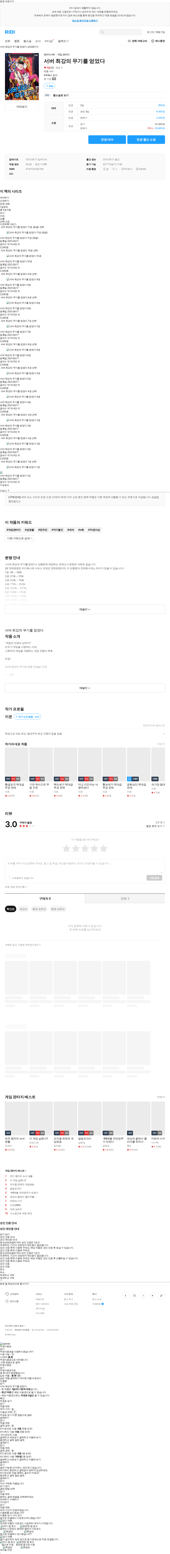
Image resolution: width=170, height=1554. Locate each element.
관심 (51, 85)
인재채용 (96, 1304)
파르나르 (34, 1142)
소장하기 (4, 200)
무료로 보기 (6, 1415)
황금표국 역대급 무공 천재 (14, 786)
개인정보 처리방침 (21, 1330)
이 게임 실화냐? (38, 1138)
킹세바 (8, 1145)
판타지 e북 (49, 54)
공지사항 (14, 1301)
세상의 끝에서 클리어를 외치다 (137, 1140)
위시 (2, 213)
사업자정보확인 (52, 1330)
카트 (2, 216)
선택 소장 (5, 221)
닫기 (7, 1486)
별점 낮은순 (58, 908)
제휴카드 (40, 1299)
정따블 (57, 1145)
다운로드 (4, 485)
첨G (129, 1145)
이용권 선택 (6, 1412)
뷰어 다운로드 (42, 1304)
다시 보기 (17, 1515)
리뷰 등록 (154, 877)
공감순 (24, 908)
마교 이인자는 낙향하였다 (88, 786)
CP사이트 (40, 1308)
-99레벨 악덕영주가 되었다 (113, 1140)
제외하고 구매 (7, 1275)
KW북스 (48, 75)
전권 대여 (107, 139)
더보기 (161, 743)
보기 (2, 1486)
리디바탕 (40, 1313)
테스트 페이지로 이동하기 (85, 20)
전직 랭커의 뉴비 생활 (15, 1140)
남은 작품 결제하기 (9, 1378)
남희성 (81, 1142)
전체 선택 (5, 203)
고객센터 (14, 1294)
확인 (2, 1398)
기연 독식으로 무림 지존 (39, 786)
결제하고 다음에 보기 (30, 1437)
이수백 (154, 1142)
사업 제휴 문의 (71, 1304)
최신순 (11, 908)
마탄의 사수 (158, 1138)
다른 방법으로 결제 (10, 1362)
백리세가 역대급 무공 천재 (63, 786)
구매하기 (14, 1499)
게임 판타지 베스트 (15, 1170)
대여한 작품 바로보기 (30, 1378)
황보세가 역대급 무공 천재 (112, 786)
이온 (46, 71)
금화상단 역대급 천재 (136, 786)
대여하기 (4, 197)
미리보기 (22, 106)
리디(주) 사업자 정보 (14, 1326)
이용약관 (8, 1330)
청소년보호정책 (38, 1330)
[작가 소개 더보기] (85, 735)
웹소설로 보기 (61, 95)
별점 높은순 (39, 908)
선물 (2, 218)
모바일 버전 (6, 1549)
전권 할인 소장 (146, 139)
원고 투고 (68, 1299)
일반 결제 (19, 1440)
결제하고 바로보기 (9, 1437)
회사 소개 (96, 1299)
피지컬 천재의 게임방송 (64, 1140)
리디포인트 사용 (9, 1434)
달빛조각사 (84, 1138)
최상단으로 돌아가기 (18, 1283)
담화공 (106, 1145)
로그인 (156, 32)
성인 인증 (5, 1263)
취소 (2, 1269)
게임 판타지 (64, 54)
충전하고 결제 (7, 1440)
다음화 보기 (6, 1515)
